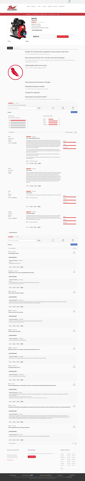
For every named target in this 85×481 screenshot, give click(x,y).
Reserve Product (62, 36)
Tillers (58, 14)
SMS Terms (60, 475)
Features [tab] (10, 48)
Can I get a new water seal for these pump (15, 312)
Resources (62, 6)
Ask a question (74, 244)
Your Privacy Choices (26, 475)
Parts (39, 6)
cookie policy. (69, 477)
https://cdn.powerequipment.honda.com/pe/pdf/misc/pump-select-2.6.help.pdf (35, 397)
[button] (75, 443)
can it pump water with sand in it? (14, 367)
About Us (55, 6)
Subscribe (31, 456)
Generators (28, 14)
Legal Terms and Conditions (45, 475)
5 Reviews (18, 103)
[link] (35, 22)
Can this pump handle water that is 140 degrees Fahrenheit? (18, 427)
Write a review (42, 22)
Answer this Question (12, 257)
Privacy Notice (13, 475)
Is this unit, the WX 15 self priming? (14, 331)
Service (45, 6)
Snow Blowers (51, 14)
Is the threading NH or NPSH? (13, 253)
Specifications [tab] (17, 48)
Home (28, 6)
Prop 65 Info (72, 475)
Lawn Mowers (35, 14)
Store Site (43, 1)
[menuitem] (70, 132)
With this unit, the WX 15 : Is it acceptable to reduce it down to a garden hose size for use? (24, 349)
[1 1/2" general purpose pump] (18, 29)
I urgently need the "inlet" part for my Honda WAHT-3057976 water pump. (21, 272)
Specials (50, 6)
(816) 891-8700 (38, 1)
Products (33, 6)
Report (39, 163)
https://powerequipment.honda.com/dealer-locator (16, 283)
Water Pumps (43, 14)
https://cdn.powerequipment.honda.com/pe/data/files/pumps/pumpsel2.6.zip (20, 396)
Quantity (72, 34)
